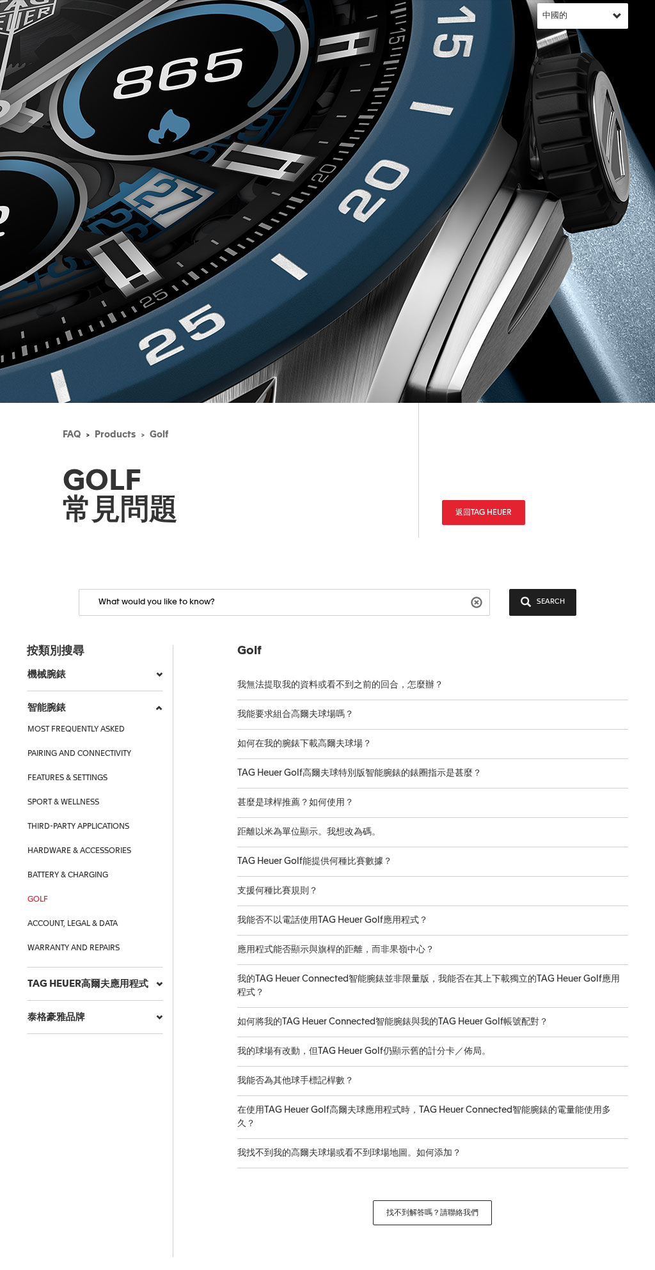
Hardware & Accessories (79, 851)
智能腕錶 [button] (47, 707)
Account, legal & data (73, 924)
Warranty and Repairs (74, 948)
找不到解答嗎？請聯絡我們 (432, 1213)
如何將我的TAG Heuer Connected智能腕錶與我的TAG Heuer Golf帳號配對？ (392, 1021)
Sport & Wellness (63, 802)
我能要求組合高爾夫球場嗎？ (295, 714)
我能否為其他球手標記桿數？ (295, 1080)
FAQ (72, 434)
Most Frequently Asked (76, 729)
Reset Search (478, 601)
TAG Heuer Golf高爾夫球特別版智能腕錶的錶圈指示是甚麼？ (359, 773)
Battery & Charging (68, 875)
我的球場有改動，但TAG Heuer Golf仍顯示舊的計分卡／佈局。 (364, 1051)
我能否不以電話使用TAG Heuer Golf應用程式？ (332, 920)
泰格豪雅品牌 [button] (56, 1017)
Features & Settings (67, 778)
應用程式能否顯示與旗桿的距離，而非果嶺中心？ (335, 949)
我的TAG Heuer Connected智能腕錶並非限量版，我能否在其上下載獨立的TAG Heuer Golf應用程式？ (428, 986)
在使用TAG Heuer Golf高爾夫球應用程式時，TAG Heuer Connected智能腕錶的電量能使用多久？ (424, 1117)
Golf (159, 434)
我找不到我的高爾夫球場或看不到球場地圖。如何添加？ (349, 1152)
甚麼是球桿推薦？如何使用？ (295, 802)
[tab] (95, 675)
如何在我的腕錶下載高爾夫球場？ (304, 743)
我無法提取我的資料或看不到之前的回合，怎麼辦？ (340, 684)
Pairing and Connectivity (79, 754)
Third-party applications (78, 827)
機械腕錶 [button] (47, 674)
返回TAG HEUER (483, 513)
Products (115, 434)
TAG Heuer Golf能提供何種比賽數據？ (314, 861)
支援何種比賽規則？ (277, 890)
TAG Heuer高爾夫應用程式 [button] (88, 984)
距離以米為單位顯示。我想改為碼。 (309, 831)
